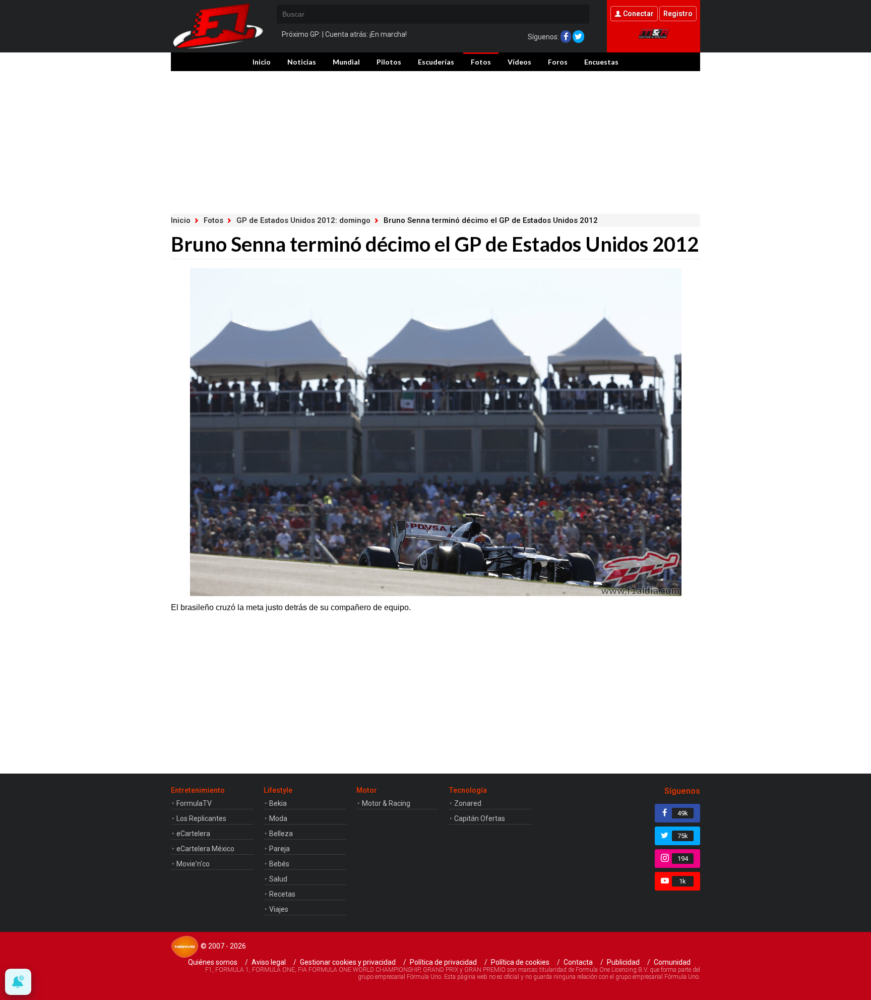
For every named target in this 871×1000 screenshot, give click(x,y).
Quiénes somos (212, 962)
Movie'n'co (193, 864)
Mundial (346, 61)
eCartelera (193, 834)
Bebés (279, 864)
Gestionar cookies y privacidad (348, 962)
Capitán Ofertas (479, 818)
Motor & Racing (386, 803)
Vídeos (519, 61)
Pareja (279, 849)
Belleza (281, 834)
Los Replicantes (201, 818)
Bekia (278, 803)
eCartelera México (205, 849)
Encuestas (601, 61)
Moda (278, 818)
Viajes (278, 909)
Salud (278, 879)
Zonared (467, 803)
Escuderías (436, 61)
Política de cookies (520, 962)
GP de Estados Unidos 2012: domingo (303, 220)
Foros (558, 61)
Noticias (301, 61)
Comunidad (672, 962)
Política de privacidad (443, 962)
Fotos (481, 61)
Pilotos (389, 61)
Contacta (578, 962)
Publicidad (623, 962)
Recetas (282, 894)
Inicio (262, 61)
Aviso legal (269, 962)
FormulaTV (194, 803)
